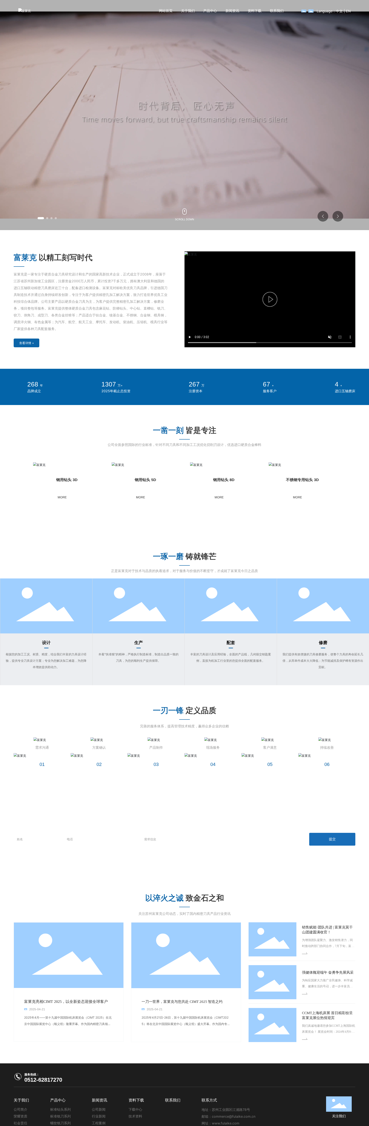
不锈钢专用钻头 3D (227, 480)
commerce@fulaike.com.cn (233, 1123)
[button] (41, 218)
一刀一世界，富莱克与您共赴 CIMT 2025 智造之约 (182, 1008)
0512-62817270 (43, 1086)
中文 (339, 11)
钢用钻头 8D (142, 480)
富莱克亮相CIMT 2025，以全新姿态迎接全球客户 (66, 1008)
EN (348, 11)
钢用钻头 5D (56, 480)
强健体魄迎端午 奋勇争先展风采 (328, 979)
